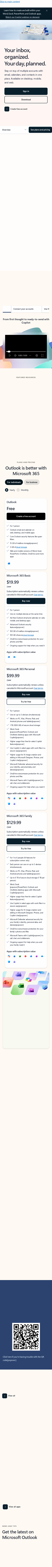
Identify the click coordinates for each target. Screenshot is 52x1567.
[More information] (31, 543)
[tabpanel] (26, 215)
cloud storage (21, 547)
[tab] (10, 167)
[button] (14, 129)
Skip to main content (10, 1)
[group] (26, 409)
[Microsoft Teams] (14, 795)
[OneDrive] (14, 654)
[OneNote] (36, 790)
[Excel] (20, 790)
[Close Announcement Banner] (46, 11)
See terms (38, 594)
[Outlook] (9, 654)
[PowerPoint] (25, 790)
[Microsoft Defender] (9, 795)
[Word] (14, 790)
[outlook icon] (9, 563)
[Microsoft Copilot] (9, 790)
